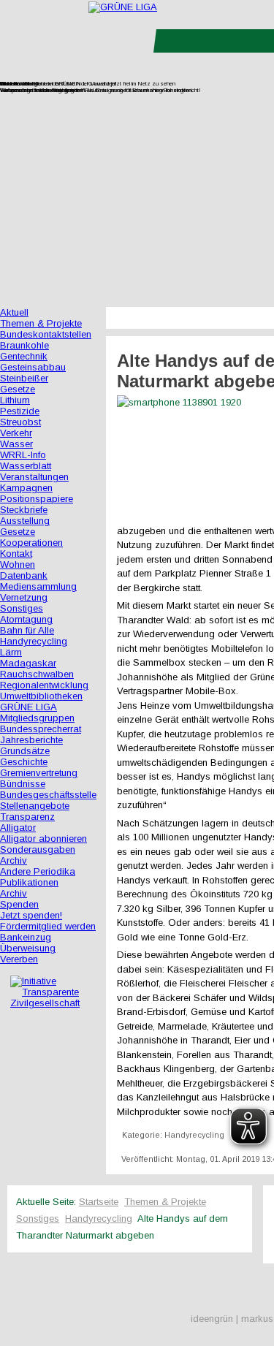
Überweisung (28, 948)
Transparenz (27, 816)
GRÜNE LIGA (28, 706)
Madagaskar (28, 663)
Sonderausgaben (37, 849)
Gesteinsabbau (33, 367)
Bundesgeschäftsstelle (48, 794)
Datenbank (23, 575)
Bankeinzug (25, 937)
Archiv (13, 860)
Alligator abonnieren (43, 838)
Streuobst (20, 422)
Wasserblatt (25, 465)
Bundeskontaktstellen (45, 334)
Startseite (98, 1201)
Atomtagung (26, 619)
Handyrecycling (33, 641)
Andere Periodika (37, 871)
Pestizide (19, 411)
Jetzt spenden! (31, 915)
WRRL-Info (23, 454)
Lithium (15, 400)
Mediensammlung (38, 586)
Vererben (19, 959)
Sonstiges (21, 608)
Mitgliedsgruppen (37, 717)
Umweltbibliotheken (41, 696)
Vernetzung (23, 597)
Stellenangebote (34, 805)
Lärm (11, 652)
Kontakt (16, 553)
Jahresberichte (31, 739)
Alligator (18, 827)
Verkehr (16, 432)
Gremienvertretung (38, 772)
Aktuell (14, 312)
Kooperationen (31, 542)
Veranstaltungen (34, 476)
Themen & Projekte (41, 323)
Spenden (19, 904)
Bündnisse (22, 783)
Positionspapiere (36, 498)
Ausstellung (25, 520)
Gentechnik (23, 356)
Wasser (16, 443)
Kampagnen (26, 487)
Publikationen (29, 882)
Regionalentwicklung (44, 685)
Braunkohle (24, 345)
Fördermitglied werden (48, 926)
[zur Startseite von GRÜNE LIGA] (122, 6)
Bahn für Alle (27, 630)
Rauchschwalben (37, 674)
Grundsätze (25, 750)
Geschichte (23, 761)
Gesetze (17, 389)
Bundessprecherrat (40, 728)
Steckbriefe (23, 509)
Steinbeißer (24, 378)
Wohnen (17, 564)
